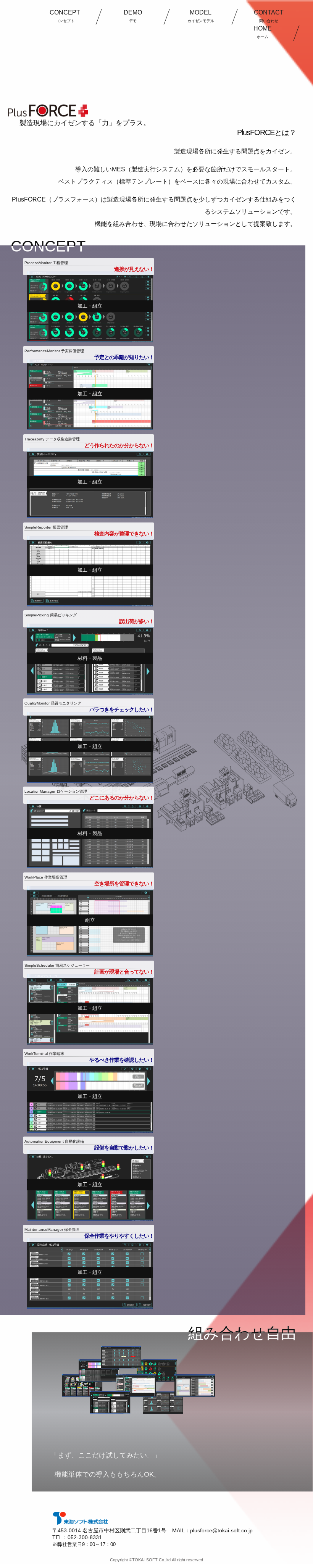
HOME (262, 32)
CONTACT (268, 16)
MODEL (200, 16)
